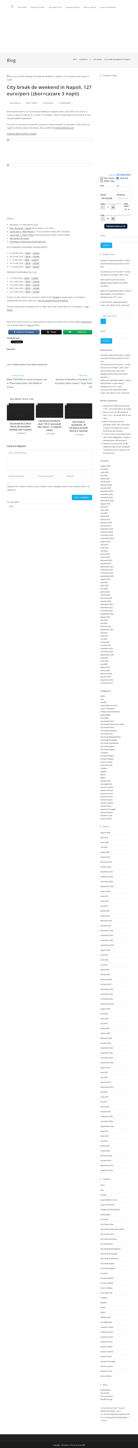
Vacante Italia (105, 806)
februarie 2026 (106, 485)
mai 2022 (104, 623)
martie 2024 (105, 557)
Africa (102, 696)
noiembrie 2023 (106, 570)
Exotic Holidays (106, 762)
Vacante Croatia (106, 787)
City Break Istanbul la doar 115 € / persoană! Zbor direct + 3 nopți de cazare (49, 425)
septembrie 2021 (107, 629)
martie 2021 (105, 642)
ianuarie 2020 (105, 676)
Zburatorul (86, 322)
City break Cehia (106, 721)
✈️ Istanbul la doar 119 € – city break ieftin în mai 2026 (117, 415)
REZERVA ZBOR (13, 134)
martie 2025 (105, 519)
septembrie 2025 (107, 500)
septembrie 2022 (107, 614)
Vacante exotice (106, 793)
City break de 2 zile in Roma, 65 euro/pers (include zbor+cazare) (21, 426)
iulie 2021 (104, 632)
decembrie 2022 (106, 604)
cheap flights (105, 715)
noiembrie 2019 (106, 683)
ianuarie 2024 (105, 563)
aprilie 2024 (104, 554)
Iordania (103, 768)
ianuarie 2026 (105, 488)
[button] (12, 7)
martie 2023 (105, 595)
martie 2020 (105, 670)
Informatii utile (106, 765)
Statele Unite (105, 781)
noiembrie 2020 (106, 648)
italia (29, 365)
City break (48, 103)
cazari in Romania (107, 708)
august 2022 (105, 617)
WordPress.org (106, 1399)
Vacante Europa (106, 790)
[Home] (69, 59)
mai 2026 (104, 475)
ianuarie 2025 (105, 526)
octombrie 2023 (106, 573)
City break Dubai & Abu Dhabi (112, 724)
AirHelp (56, 297)
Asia (102, 699)
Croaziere (104, 752)
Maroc (103, 774)
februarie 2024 (106, 560)
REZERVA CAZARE (28, 134)
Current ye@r (14, 502)
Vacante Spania (106, 812)
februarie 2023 (106, 598)
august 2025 (105, 503)
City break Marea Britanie (110, 737)
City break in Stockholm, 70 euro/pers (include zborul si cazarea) (78, 426)
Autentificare (105, 1390)
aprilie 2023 (104, 592)
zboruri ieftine (106, 818)
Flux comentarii (106, 1396)
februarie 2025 (106, 522)
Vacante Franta (106, 796)
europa (23, 365)
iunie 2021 (104, 636)
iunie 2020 (104, 661)
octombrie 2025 (106, 497)
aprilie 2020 (104, 667)
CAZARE (35, 253)
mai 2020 (104, 664)
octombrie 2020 (106, 651)
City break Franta (107, 727)
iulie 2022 (104, 620)
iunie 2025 (104, 510)
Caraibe (103, 702)
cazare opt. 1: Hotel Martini (22, 231)
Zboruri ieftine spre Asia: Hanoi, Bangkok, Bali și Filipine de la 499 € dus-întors (114, 282)
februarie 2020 (106, 673)
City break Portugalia (108, 740)
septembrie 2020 (107, 655)
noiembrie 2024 (106, 532)
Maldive (103, 771)
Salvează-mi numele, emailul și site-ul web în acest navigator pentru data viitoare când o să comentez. (48, 488)
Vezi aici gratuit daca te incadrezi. (53, 300)
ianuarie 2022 (105, 626)
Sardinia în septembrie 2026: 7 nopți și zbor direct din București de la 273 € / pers (115, 263)
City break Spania (107, 746)
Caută (102, 331)
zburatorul (15, 103)
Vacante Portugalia (107, 809)
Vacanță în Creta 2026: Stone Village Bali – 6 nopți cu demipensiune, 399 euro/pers (117, 437)
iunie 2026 (104, 472)
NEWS (102, 778)
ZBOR (27, 253)
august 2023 (105, 579)
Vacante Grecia (106, 800)
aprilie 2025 (104, 516)
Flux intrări (104, 1393)
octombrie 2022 (106, 610)
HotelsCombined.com (64, 128)
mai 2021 (104, 639)
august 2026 (105, 466)
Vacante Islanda (106, 803)
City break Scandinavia (109, 743)
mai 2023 (104, 588)
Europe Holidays (107, 756)
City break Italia (106, 733)
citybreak (15, 365)
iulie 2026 (104, 469)
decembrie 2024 (106, 529)
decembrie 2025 (106, 491)
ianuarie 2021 (105, 645)
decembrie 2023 (106, 566)
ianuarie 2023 (105, 601)
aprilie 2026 (104, 478)
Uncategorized (106, 784)
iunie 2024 (104, 547)
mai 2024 (104, 551)
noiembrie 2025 (106, 494)
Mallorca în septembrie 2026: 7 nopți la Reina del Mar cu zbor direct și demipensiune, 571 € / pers (115, 294)
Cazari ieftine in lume (108, 705)
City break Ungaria (107, 749)
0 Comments (65, 103)
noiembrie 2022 (106, 607)
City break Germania (108, 730)
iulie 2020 (104, 658)
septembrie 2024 (107, 538)
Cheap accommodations (110, 711)
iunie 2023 (104, 585)
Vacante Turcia (106, 815)
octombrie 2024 (106, 535)
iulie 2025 (104, 507)
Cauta (102, 235)
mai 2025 (104, 513)
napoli (34, 365)
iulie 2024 (104, 544)
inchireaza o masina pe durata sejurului (28, 241)
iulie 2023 (104, 582)
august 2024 (105, 541)
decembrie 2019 (106, 680)
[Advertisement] (71, 32)
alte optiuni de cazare (19, 238)
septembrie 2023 (107, 576)
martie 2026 (105, 481)
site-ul (30, 325)
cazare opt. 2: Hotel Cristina (22, 235)
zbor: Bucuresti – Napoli (20, 228)
